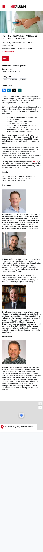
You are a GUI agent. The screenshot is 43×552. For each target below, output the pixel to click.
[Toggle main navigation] (4, 6)
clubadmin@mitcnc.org (11, 71)
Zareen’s (35, 162)
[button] (8, 52)
